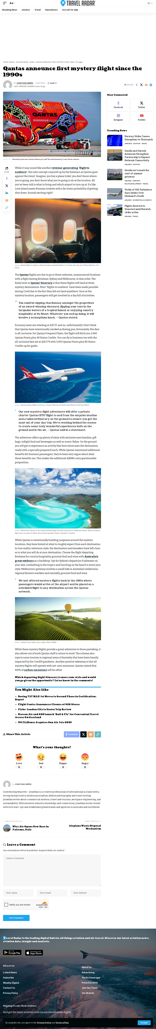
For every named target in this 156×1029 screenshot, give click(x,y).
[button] (144, 1022)
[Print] (151, 84)
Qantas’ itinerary (41, 283)
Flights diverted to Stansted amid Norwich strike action (138, 209)
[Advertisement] (78, 35)
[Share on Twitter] (141, 84)
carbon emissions (35, 670)
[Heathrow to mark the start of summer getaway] (114, 174)
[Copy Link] (6, 207)
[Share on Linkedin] (6, 193)
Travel (144, 143)
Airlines (128, 164)
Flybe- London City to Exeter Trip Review (44, 709)
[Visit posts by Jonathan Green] (7, 84)
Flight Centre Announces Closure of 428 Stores (49, 704)
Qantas (24, 274)
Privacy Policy (44, 1023)
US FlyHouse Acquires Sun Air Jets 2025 (45, 722)
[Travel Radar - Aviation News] (78, 3)
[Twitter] (141, 105)
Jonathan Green (24, 83)
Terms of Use (62, 1023)
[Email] (146, 84)
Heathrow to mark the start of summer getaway (137, 173)
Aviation (136, 143)
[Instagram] (118, 118)
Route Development (133, 184)
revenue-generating (64, 167)
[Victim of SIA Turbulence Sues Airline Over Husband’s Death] (114, 194)
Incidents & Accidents (142, 200)
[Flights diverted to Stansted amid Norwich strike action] (114, 210)
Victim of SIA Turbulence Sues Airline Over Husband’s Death (138, 193)
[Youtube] (141, 118)
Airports (128, 143)
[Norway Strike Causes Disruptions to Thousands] (114, 140)
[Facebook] (118, 105)
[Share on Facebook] (137, 84)
